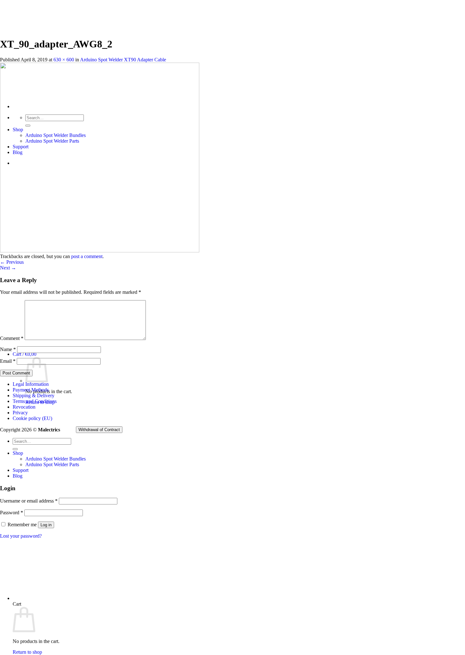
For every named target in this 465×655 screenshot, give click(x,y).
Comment (11, 338)
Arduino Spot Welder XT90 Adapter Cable (123, 59)
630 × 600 (63, 59)
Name (8, 349)
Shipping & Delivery (33, 395)
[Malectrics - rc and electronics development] (31, 62)
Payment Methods (31, 389)
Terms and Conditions (35, 401)
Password (11, 512)
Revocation (24, 407)
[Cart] (112, 598)
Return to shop (27, 652)
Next (8, 267)
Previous (12, 262)
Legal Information (31, 384)
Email (8, 361)
